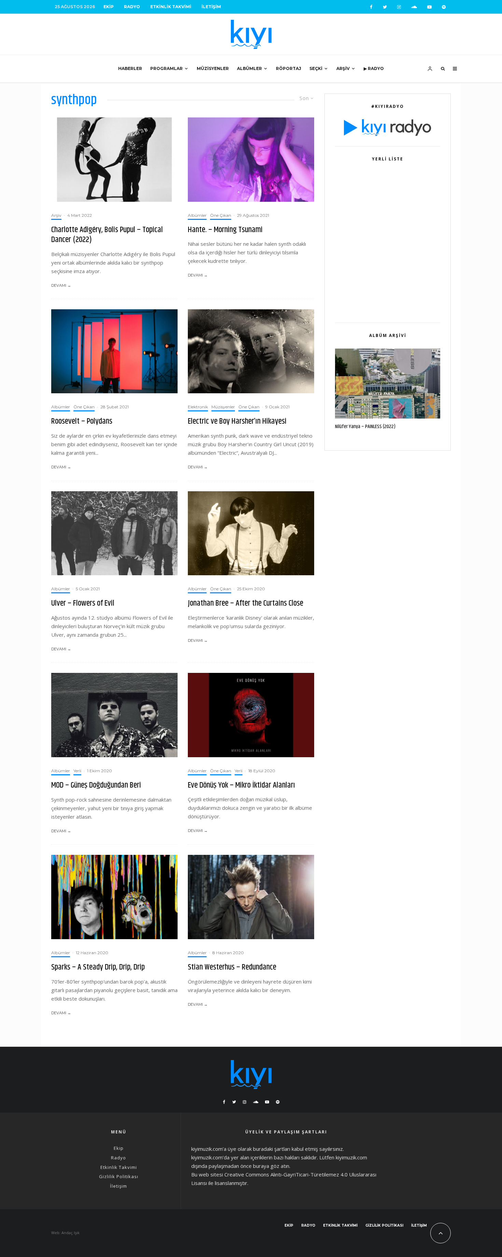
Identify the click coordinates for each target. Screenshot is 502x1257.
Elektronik (198, 406)
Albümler (249, 68)
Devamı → (61, 285)
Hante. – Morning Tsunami (225, 230)
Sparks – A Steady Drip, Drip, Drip (98, 967)
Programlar (166, 68)
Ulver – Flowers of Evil (82, 603)
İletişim (211, 6)
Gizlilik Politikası (118, 1176)
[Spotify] (444, 7)
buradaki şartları (271, 1148)
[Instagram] (399, 7)
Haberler (130, 68)
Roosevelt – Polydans (81, 421)
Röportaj (288, 68)
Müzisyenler (213, 68)
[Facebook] (371, 7)
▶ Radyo (374, 68)
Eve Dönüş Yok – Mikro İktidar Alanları (241, 785)
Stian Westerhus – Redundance (232, 967)
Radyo (132, 6)
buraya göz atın (271, 1165)
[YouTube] (429, 7)
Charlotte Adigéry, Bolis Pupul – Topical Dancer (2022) (107, 235)
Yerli (77, 770)
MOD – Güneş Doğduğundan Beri (96, 785)
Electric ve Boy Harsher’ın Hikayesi (237, 421)
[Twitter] (385, 7)
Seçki (315, 68)
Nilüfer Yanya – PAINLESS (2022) (365, 427)
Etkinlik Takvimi (170, 6)
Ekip (108, 6)
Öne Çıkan (220, 215)
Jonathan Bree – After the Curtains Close (245, 603)
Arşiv (343, 68)
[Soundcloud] (414, 7)
